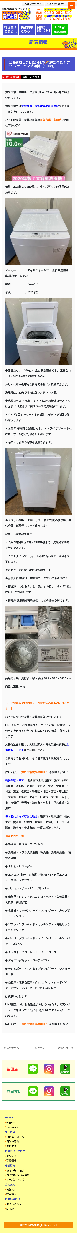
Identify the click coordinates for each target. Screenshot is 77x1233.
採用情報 (11, 1194)
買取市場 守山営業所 (18, 1175)
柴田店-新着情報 (11, 76)
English (10, 1122)
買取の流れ (12, 1141)
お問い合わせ (13, 1204)
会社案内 (11, 1189)
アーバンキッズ (15, 1179)
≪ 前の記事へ (11, 1047)
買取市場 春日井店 (16, 1170)
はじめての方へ (15, 1136)
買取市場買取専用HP (34, 772)
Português (12, 1126)
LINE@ (10, 1208)
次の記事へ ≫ (66, 1047)
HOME (9, 1117)
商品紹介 (11, 1156)
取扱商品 (11, 1145)
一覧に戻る (38, 1047)
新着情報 (11, 1160)
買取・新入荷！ (31, 76)
